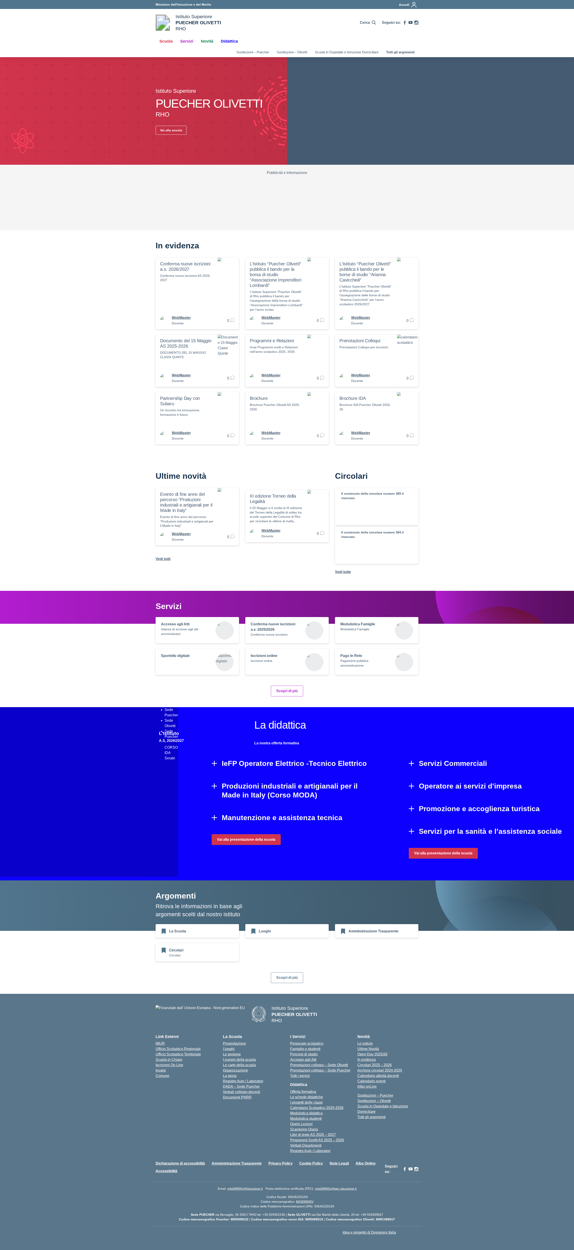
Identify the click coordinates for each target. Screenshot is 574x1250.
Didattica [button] (229, 41)
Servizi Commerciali (453, 763)
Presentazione (234, 1043)
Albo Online (366, 1163)
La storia (230, 1076)
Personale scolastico (306, 1043)
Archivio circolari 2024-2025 (379, 1070)
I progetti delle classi (306, 1102)
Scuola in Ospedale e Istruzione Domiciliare (346, 52)
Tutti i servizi (300, 1076)
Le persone (232, 1054)
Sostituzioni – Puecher (252, 52)
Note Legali (339, 1163)
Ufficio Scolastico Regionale (178, 1049)
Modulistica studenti (306, 1118)
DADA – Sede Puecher (241, 1086)
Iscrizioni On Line (169, 1065)
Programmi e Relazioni (272, 340)
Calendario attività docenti (378, 1076)
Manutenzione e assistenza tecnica (282, 818)
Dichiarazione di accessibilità (180, 1163)
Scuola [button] (166, 41)
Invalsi (161, 1070)
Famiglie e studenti (305, 1049)
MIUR (160, 1043)
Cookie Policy (311, 1163)
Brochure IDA (352, 398)
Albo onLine (367, 1086)
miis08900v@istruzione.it (245, 1188)
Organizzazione (235, 1070)
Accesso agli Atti (303, 1060)
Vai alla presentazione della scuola (246, 839)
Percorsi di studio (304, 1054)
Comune (162, 1076)
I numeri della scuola (239, 1060)
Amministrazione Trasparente (237, 1163)
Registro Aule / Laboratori (243, 1081)
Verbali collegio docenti (241, 1092)
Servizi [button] (186, 41)
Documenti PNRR (237, 1097)
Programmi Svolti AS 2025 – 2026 (317, 1140)
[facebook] (405, 23)
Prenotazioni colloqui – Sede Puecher (320, 1070)
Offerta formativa (303, 1092)
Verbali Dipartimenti (306, 1145)
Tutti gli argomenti (400, 52)
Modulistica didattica (306, 1113)
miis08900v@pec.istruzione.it (336, 1188)
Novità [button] (207, 41)
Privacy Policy (280, 1163)
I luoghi (229, 1049)
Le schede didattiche (306, 1097)
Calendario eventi (371, 1081)
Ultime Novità (368, 1049)
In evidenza (366, 1060)
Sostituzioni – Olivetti (292, 52)
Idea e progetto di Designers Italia (369, 1232)
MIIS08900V (304, 1201)
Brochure (258, 398)
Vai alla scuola (171, 130)
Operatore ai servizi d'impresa (470, 786)
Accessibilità (166, 1171)
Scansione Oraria (304, 1129)
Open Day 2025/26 (372, 1054)
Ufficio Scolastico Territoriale (178, 1054)
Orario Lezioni (301, 1124)
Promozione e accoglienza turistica (479, 809)
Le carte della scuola (239, 1065)
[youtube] (411, 23)
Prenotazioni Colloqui (359, 340)
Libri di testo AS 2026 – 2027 (313, 1135)
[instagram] (416, 23)
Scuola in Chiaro (169, 1060)
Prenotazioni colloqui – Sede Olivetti (319, 1065)
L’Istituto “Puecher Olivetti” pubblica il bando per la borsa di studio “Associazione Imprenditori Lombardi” (275, 274)
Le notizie (365, 1043)
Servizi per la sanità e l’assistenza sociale (490, 831)
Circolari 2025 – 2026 (374, 1065)
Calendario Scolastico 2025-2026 (317, 1108)
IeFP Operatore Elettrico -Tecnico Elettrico (294, 763)
